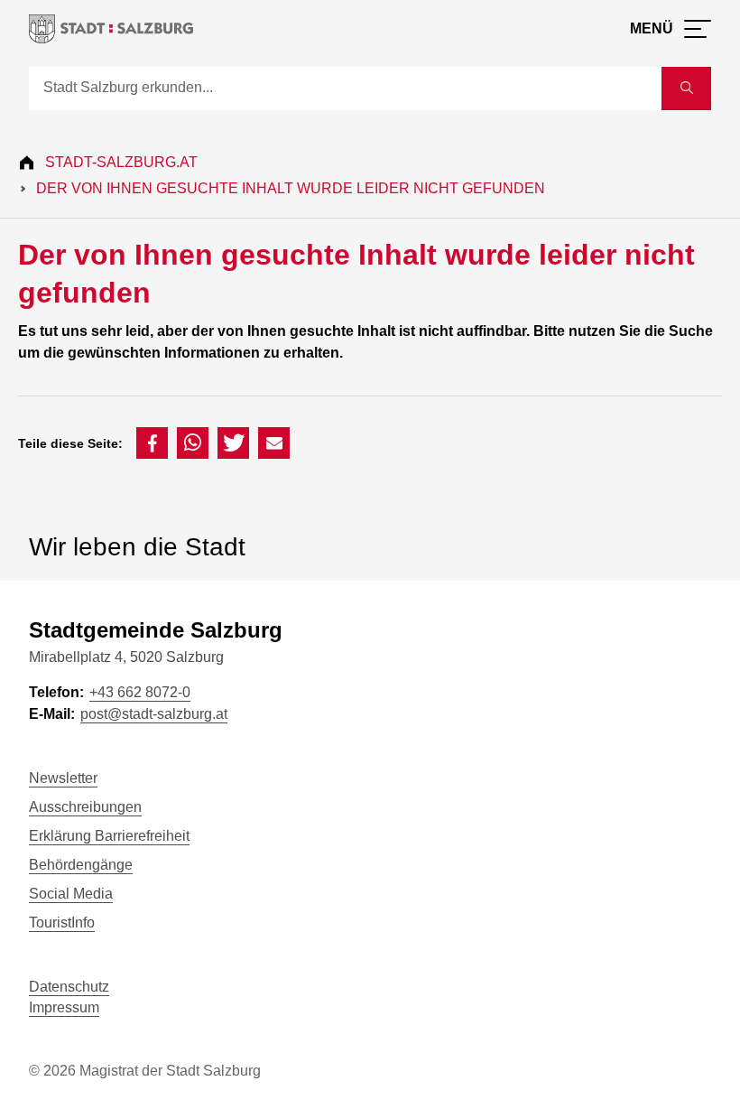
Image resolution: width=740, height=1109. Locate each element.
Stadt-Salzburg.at (121, 162)
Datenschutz (69, 986)
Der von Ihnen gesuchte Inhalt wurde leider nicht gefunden (290, 188)
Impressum (64, 1007)
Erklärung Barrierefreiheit (109, 835)
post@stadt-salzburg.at (153, 714)
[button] (152, 443)
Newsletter (63, 778)
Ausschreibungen (85, 807)
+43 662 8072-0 (139, 692)
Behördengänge (81, 864)
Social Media (71, 893)
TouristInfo (62, 922)
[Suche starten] (686, 88)
